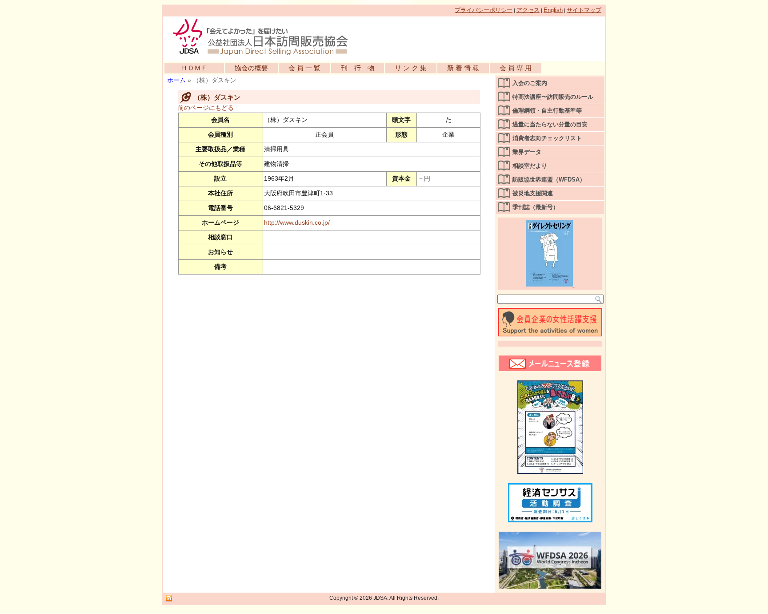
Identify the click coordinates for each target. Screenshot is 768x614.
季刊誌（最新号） (535, 207)
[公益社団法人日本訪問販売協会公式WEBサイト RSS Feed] (168, 598)
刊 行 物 (357, 68)
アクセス (528, 10)
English (553, 10)
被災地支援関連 (532, 193)
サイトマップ (584, 10)
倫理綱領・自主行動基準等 (547, 110)
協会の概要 (251, 68)
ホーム (176, 80)
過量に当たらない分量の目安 (550, 124)
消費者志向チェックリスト (547, 138)
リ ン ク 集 (411, 68)
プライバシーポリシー (483, 10)
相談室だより (529, 165)
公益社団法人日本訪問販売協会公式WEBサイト (265, 36)
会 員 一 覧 (304, 68)
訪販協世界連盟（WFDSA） (548, 179)
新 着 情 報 (463, 68)
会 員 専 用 (516, 68)
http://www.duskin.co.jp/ (297, 222)
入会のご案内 (529, 83)
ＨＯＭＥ (194, 68)
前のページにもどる (206, 107)
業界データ (526, 152)
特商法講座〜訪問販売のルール (552, 96)
